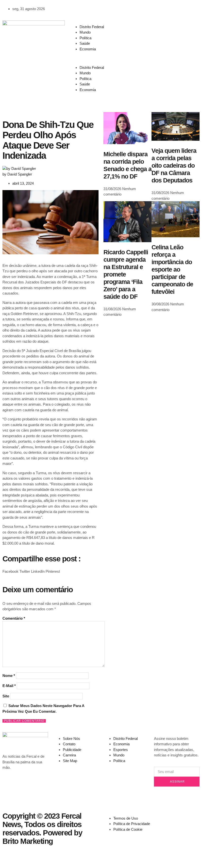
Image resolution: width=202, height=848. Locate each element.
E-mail (9, 686)
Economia (88, 49)
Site (5, 696)
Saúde (85, 43)
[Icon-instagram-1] (143, 40)
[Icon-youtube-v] (157, 40)
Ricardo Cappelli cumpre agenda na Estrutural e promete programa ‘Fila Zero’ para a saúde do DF (125, 274)
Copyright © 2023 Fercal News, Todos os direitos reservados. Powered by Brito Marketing (42, 829)
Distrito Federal (92, 27)
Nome (8, 675)
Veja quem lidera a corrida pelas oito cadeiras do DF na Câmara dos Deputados (174, 165)
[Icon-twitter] (157, 26)
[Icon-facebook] (143, 26)
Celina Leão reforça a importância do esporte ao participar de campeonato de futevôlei (172, 269)
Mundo (85, 32)
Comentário (13, 618)
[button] (101, 58)
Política (85, 38)
